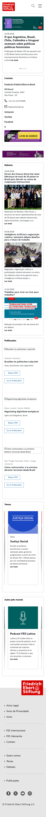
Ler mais (14, 60)
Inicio (9, 716)
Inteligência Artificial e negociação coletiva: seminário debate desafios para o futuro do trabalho (22, 237)
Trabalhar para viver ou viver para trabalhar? (21, 293)
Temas (9, 761)
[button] (4, 23)
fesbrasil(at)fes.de (16, 107)
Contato (10, 741)
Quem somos (13, 755)
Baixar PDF (13, 373)
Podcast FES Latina (22, 633)
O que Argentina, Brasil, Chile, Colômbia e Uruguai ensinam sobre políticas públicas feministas (21, 42)
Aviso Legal (12, 705)
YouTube (8, 117)
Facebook (8, 122)
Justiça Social (19, 541)
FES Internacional (15, 730)
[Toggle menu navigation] (40, 5)
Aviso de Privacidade (17, 711)
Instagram (9, 112)
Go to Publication (14, 381)
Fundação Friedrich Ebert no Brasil (19, 84)
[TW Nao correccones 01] (23, 136)
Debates (10, 766)
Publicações (12, 780)
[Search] (33, 5)
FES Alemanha (14, 736)
